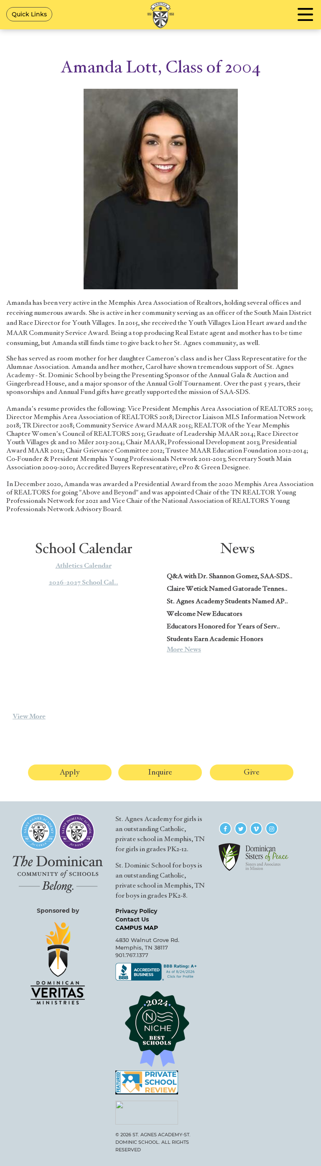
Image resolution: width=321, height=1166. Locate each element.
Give (252, 772)
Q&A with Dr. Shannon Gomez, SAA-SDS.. (230, 576)
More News (184, 649)
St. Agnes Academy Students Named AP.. (227, 601)
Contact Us (132, 919)
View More (29, 716)
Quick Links (29, 14)
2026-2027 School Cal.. (83, 582)
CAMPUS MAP (136, 928)
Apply (69, 772)
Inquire (160, 772)
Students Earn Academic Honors (215, 639)
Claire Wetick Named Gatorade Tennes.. (227, 588)
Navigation (305, 14)
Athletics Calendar (84, 565)
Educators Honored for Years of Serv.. (223, 626)
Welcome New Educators (204, 614)
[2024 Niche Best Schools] (160, 1029)
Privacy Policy (136, 911)
